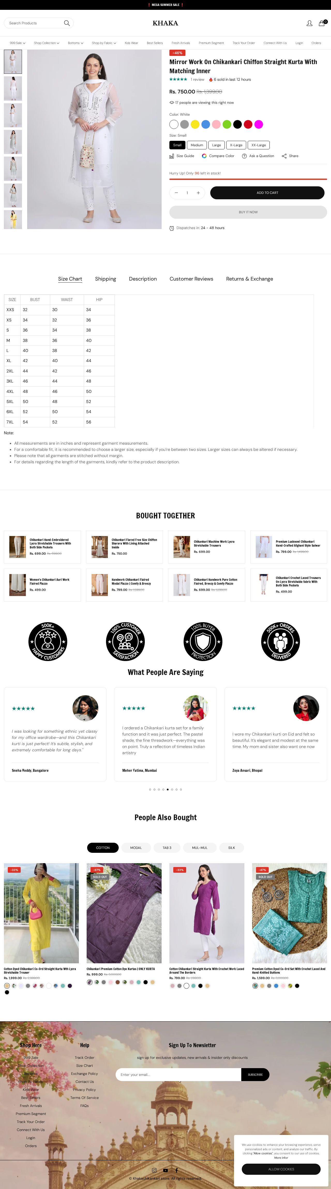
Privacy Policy (84, 1089)
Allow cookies (281, 1169)
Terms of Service (84, 1097)
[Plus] (198, 192)
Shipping (105, 278)
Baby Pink (216, 124)
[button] (178, 79)
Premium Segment (31, 1113)
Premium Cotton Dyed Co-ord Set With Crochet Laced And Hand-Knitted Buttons (288, 971)
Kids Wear (31, 1089)
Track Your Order (31, 1121)
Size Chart (70, 278)
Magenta (258, 124)
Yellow (195, 124)
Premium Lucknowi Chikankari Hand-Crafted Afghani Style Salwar (298, 543)
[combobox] (39, 23)
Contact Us (85, 1081)
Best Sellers (30, 1097)
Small (177, 145)
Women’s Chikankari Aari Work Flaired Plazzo (49, 581)
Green (226, 124)
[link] (85, 1160)
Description (143, 278)
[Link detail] (154, 1170)
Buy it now (248, 212)
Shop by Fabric (30, 1081)
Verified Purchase (67, 1176)
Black (237, 124)
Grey (184, 124)
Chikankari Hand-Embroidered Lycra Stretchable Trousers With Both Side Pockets (50, 543)
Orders (31, 1145)
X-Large (236, 145)
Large (216, 145)
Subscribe (255, 1074)
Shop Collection (31, 1065)
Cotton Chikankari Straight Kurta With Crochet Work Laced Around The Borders (206, 971)
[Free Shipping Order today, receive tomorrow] (49, 642)
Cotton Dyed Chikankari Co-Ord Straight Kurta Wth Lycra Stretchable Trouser (40, 971)
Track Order (84, 1057)
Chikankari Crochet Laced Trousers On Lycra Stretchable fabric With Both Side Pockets (298, 581)
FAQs (84, 1105)
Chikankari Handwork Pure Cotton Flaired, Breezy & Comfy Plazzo (215, 581)
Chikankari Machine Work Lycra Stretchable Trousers (214, 543)
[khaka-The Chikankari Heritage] (165, 23)
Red (248, 124)
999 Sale (31, 1057)
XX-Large (259, 145)
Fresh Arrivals (31, 1105)
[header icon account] (309, 23)
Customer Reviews (191, 278)
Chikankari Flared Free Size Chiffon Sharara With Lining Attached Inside (134, 543)
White (173, 124)
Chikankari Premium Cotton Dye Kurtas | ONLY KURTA (121, 969)
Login (30, 1137)
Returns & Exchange (249, 278)
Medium (197, 145)
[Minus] (176, 192)
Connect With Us (31, 1129)
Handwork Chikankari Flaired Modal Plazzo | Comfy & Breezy (131, 581)
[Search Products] (67, 23)
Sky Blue (205, 124)
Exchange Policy (84, 1073)
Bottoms (31, 1073)
